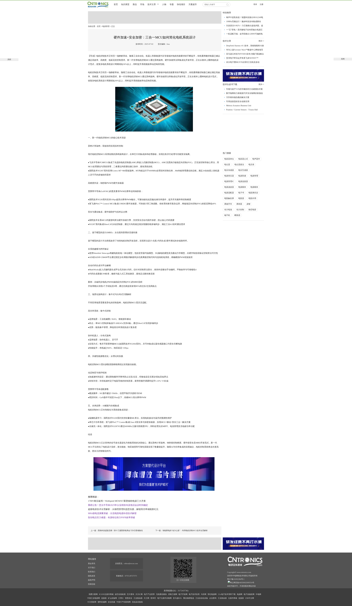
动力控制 (240, 210)
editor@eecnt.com (131, 563)
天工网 (146, 598)
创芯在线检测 (120, 594)
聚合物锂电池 (188, 598)
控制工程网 (172, 594)
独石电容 (252, 210)
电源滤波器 (229, 187)
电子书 (241, 193)
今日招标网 (91, 602)
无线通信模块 (161, 594)
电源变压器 (229, 176)
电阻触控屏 (229, 198)
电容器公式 (243, 159)
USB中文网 (249, 598)
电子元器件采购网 (164, 598)
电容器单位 (229, 159)
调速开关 (228, 204)
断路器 (237, 215)
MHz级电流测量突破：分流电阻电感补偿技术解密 (112, 513)
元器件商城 (232, 598)
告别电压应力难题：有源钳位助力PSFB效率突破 (111, 517)
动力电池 (228, 210)
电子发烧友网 (249, 594)
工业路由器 (138, 598)
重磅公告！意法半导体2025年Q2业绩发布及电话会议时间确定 (118, 505)
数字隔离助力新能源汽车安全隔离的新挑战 (244, 93)
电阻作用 (252, 198)
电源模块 (242, 187)
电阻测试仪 (253, 193)
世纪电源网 (212, 594)
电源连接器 (243, 181)
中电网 (258, 594)
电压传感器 (229, 170)
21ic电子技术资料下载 (227, 594)
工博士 (121, 598)
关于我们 (91, 568)
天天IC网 (139, 594)
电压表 (251, 165)
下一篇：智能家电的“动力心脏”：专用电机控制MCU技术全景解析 (181, 530)
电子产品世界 (149, 594)
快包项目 (181, 4)
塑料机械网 (102, 602)
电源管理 (105, 26)
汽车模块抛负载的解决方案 (237, 97)
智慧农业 (128, 598)
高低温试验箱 (137, 602)
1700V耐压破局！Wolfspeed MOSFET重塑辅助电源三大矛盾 (117, 501)
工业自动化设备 (201, 598)
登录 (255, 4)
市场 (142, 4)
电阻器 (241, 198)
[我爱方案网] (154, 474)
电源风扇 (242, 176)
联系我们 (91, 572)
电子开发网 (182, 594)
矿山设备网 (112, 598)
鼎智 (248, 204)
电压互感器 (243, 170)
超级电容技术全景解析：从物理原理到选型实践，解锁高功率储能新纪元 (123, 509)
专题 (172, 4)
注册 (261, 4)
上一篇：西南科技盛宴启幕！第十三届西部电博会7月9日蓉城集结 (117, 530)
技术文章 (152, 4)
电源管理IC (229, 181)
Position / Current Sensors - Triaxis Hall (242, 110)
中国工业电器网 (93, 598)
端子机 (227, 215)
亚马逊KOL (177, 598)
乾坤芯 (153, 598)
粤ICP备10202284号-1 (235, 579)
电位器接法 (239, 165)
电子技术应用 (194, 594)
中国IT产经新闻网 (123, 602)
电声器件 (256, 159)
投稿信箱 (91, 584)
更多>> (261, 41)
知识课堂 (125, 4)
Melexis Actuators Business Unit (238, 106)
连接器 (104, 598)
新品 (135, 4)
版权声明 (91, 580)
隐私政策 (91, 576)
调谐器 (239, 204)
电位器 (227, 165)
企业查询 (212, 598)
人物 (164, 4)
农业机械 (111, 602)
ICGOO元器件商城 (106, 594)
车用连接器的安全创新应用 (237, 101)
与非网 (203, 594)
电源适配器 (229, 193)
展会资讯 (91, 563)
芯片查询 (130, 594)
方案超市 (193, 4)
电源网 (239, 594)
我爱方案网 (93, 594)
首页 (116, 4)
